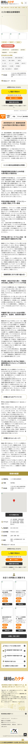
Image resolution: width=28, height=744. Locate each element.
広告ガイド (19, 724)
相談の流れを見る (14, 102)
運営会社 (14, 724)
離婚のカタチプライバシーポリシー (8, 722)
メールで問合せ (15, 98)
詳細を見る (7, 604)
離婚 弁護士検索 (5, 7)
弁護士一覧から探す (14, 636)
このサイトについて (5, 718)
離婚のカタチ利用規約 (6, 720)
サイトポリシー (14, 718)
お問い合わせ (4, 726)
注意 (20, 105)
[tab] (3, 116)
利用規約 (11, 105)
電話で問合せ (15, 91)
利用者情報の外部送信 (6, 724)
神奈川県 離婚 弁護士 (15, 7)
